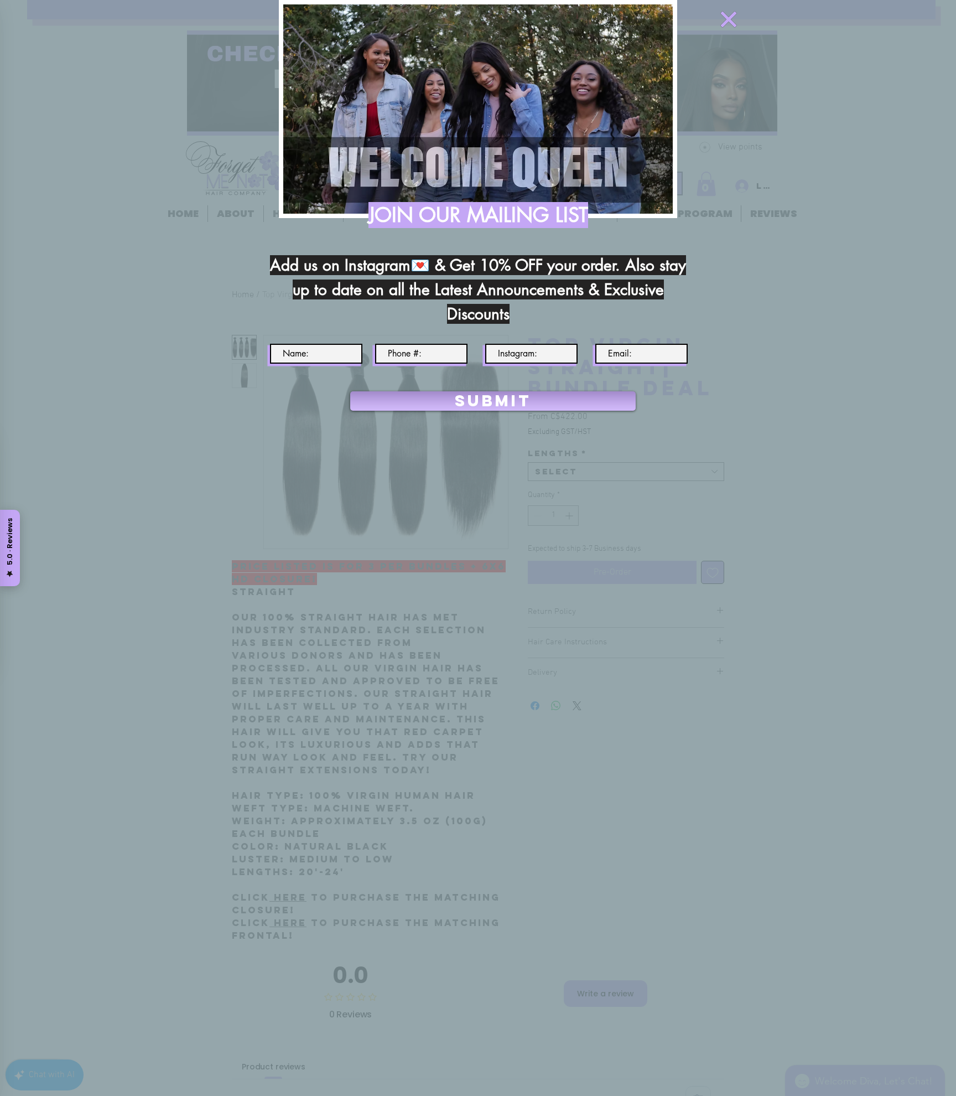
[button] (728, 19)
